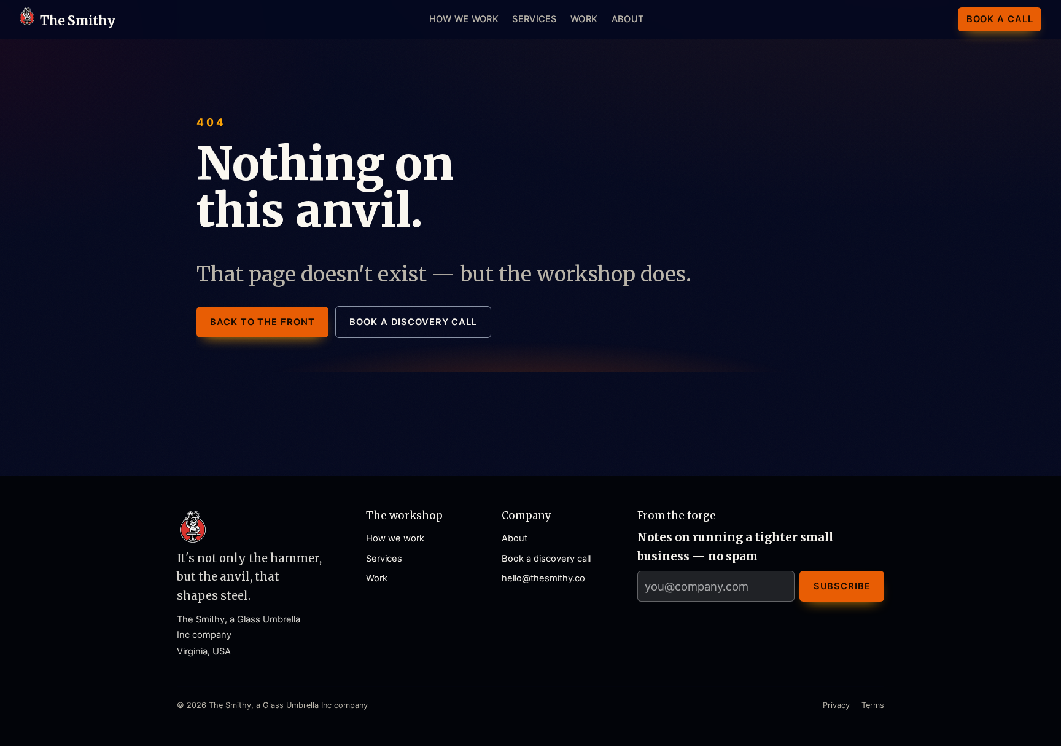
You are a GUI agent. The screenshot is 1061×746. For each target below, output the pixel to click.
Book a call (999, 19)
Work (583, 19)
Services (534, 19)
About (628, 19)
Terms (872, 705)
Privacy (836, 705)
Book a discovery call (413, 322)
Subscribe (842, 586)
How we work (464, 19)
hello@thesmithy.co (543, 578)
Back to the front (262, 322)
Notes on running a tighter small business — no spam (735, 546)
